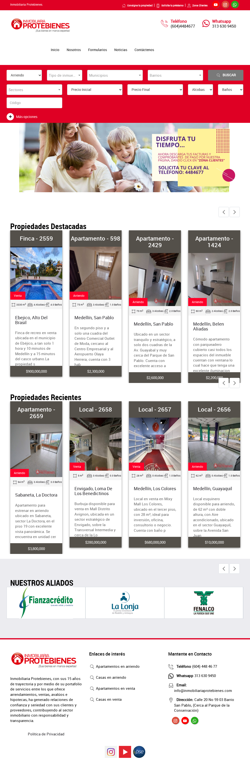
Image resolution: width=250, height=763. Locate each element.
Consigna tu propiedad (140, 5)
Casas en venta (108, 699)
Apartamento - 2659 (36, 412)
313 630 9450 (224, 26)
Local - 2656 (214, 409)
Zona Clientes (200, 5)
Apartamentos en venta (115, 688)
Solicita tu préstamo (172, 5)
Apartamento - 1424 (214, 241)
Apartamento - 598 (95, 238)
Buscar (229, 75)
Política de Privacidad (46, 733)
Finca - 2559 (36, 238)
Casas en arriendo (110, 677)
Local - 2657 (154, 409)
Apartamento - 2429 (155, 241)
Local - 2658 (95, 409)
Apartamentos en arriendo (117, 666)
